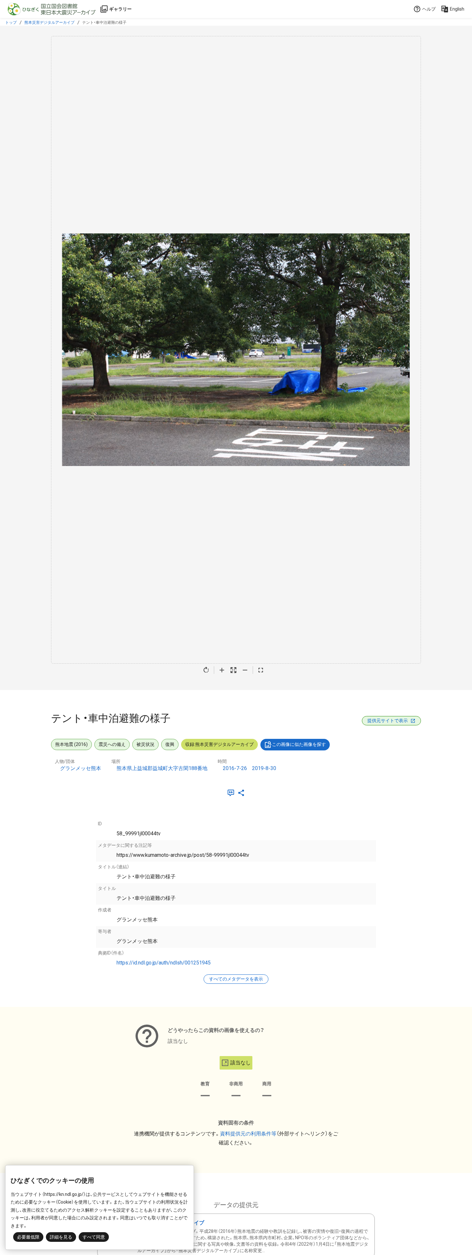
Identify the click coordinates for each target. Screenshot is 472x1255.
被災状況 (145, 744)
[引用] (232, 793)
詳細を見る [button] (61, 1237)
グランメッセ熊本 (80, 768)
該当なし (240, 1063)
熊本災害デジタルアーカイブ (49, 22)
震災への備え (112, 744)
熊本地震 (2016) (71, 744)
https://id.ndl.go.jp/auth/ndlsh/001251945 (164, 963)
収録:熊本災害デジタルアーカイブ (219, 744)
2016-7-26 (235, 768)
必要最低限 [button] (28, 1237)
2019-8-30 (264, 768)
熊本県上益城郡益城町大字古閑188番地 (162, 768)
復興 (169, 744)
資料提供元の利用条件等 (248, 1134)
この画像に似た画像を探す (299, 744)
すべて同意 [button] (94, 1237)
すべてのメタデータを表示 (236, 979)
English (457, 9)
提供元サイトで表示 (387, 720)
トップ (11, 22)
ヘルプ (429, 9)
